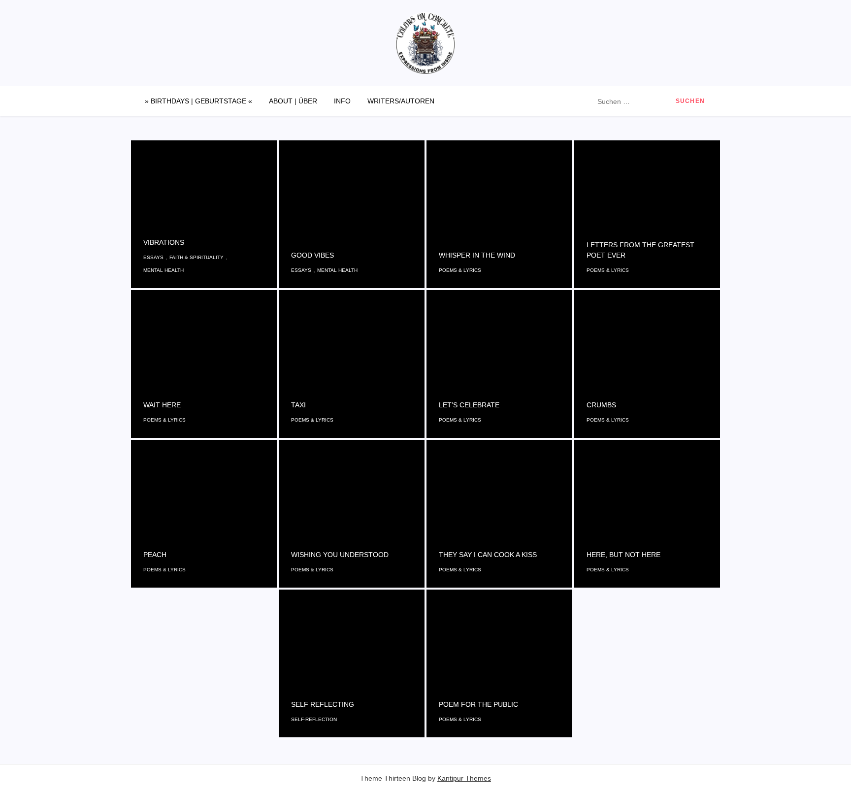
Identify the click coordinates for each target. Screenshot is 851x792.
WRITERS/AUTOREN (400, 101)
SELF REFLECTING (322, 704)
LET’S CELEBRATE (469, 405)
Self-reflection (314, 719)
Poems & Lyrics (460, 270)
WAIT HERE (162, 405)
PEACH (154, 555)
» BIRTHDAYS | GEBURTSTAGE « (198, 101)
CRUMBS (601, 405)
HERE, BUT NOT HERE (623, 555)
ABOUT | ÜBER (293, 101)
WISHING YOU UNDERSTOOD (340, 555)
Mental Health (163, 270)
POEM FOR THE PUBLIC (478, 704)
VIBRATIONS (163, 242)
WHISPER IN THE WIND (477, 255)
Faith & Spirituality (196, 257)
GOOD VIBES (312, 255)
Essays (153, 257)
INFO (342, 101)
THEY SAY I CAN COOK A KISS (488, 555)
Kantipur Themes (464, 778)
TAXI (298, 405)
